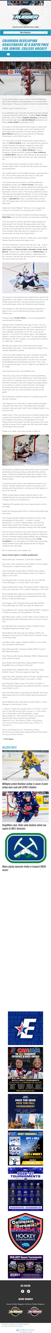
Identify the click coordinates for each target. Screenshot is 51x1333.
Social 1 (28, 1291)
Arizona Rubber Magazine (15, 1304)
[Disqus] (25, 912)
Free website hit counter (25, 1332)
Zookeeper (20, 1326)
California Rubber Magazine (34, 1304)
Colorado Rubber (25, 16)
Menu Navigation (25, 32)
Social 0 (22, 1291)
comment (8, 54)
